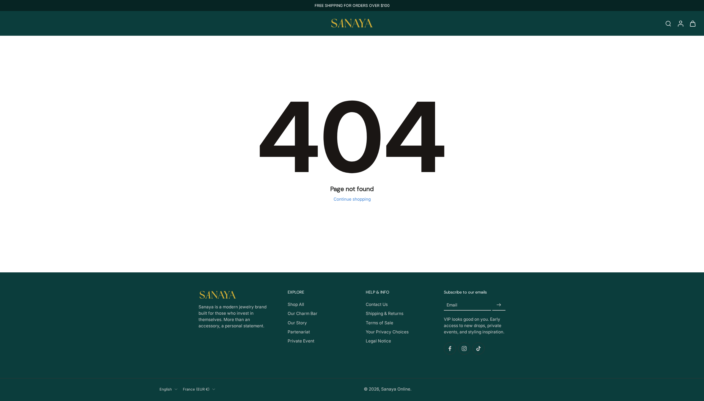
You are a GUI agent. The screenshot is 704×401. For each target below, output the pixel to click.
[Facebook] (450, 348)
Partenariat (299, 331)
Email (452, 305)
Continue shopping (352, 199)
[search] (668, 23)
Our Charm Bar (302, 313)
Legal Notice (378, 341)
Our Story (297, 322)
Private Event (301, 341)
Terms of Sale (379, 322)
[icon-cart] (692, 23)
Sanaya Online (395, 389)
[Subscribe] (498, 305)
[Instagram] (464, 348)
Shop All (296, 304)
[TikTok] (478, 348)
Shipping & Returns (384, 313)
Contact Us (377, 304)
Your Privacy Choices (387, 331)
